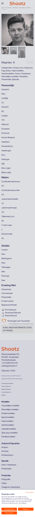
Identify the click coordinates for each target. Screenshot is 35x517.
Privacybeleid (29, 492)
